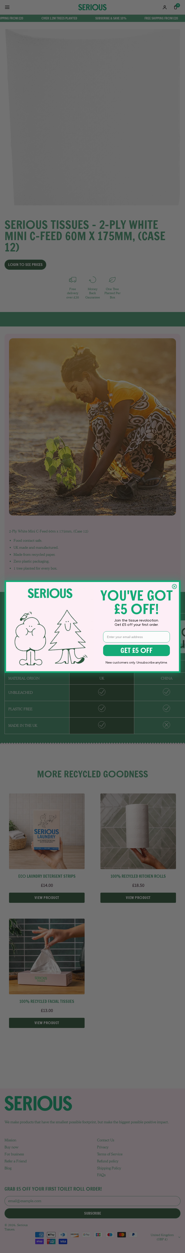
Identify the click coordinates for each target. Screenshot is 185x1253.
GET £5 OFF (136, 650)
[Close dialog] (174, 586)
